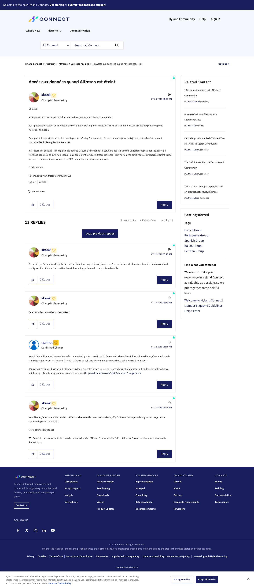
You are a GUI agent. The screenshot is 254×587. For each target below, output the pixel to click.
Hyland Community (182, 19)
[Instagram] (35, 530)
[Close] (248, 579)
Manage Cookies (182, 579)
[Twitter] (27, 530)
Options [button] (222, 64)
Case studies (71, 481)
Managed (140, 488)
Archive (42, 181)
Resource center (105, 481)
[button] (33, 205)
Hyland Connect (33, 64)
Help (202, 19)
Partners (178, 495)
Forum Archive (38, 191)
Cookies (42, 556)
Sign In (215, 19)
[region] (127, 579)
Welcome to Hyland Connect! (203, 300)
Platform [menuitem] (52, 31)
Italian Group (193, 246)
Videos (100, 502)
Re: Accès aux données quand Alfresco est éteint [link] (117, 64)
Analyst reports (73, 488)
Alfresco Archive (80, 64)
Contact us (21, 505)
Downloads (103, 495)
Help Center (192, 311)
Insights (69, 495)
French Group (193, 230)
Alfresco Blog (192, 125)
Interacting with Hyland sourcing (210, 556)
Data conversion (144, 502)
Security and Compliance (79, 556)
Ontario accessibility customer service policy (166, 556)
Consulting (141, 495)
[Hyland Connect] (49, 19)
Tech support (222, 502)
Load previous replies (100, 233)
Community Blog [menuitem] (80, 31)
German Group (194, 251)
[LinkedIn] (44, 530)
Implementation (144, 481)
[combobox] (97, 45)
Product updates (105, 509)
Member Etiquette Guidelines (203, 306)
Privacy (30, 556)
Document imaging (145, 509)
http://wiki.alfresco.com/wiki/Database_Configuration (113, 373)
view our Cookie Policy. (60, 583)
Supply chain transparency (125, 556)
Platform (50, 64)
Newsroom (179, 509)
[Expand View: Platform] (60, 30)
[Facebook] (18, 530)
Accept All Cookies (207, 579)
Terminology (103, 488)
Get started (57, 4)
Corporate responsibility (186, 502)
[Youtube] (53, 530)
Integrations (71, 502)
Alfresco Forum (193, 101)
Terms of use (56, 556)
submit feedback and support (87, 4)
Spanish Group (194, 240)
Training (219, 488)
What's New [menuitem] (33, 31)
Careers (177, 481)
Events (218, 481)
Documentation (223, 495)
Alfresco (63, 64)
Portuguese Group (196, 235)
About (177, 488)
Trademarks (102, 556)
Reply (164, 205)
